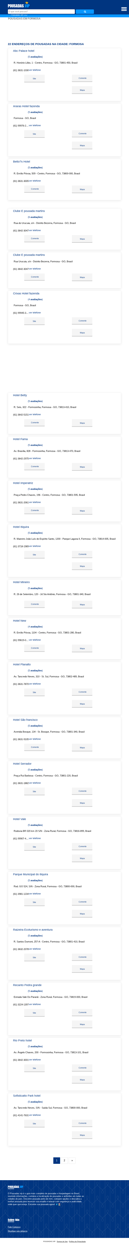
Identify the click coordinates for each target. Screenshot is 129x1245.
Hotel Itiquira (21, 526)
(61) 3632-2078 (21, 949)
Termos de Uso (62, 1241)
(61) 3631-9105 (21, 739)
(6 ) (35, 217)
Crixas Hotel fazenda (26, 293)
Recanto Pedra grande (27, 985)
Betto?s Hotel (21, 161)
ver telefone (35, 70)
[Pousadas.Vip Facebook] (8, 1207)
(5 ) (35, 56)
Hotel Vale (19, 819)
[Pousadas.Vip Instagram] (11, 1207)
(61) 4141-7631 (21, 1115)
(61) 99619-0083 (21, 640)
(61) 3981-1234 (21, 894)
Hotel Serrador (22, 763)
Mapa (82, 90)
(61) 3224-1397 (21, 1004)
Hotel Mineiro (21, 582)
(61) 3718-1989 (21, 546)
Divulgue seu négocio (17, 1231)
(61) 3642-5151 (21, 414)
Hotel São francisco (25, 719)
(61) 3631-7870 (21, 684)
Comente (82, 78)
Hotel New (19, 620)
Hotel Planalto (22, 664)
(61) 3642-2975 (21, 458)
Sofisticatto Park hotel (26, 1095)
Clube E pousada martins (29, 211)
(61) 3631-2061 (21, 502)
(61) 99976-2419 (21, 125)
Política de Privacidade (77, 1241)
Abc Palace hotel (23, 50)
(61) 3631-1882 (21, 783)
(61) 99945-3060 (21, 313)
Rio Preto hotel (22, 1040)
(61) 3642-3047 (21, 230)
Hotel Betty (20, 395)
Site (34, 79)
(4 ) (35, 299)
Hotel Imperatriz (23, 483)
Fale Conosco (14, 1227)
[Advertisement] (64, 29)
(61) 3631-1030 (21, 70)
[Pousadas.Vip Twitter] (10, 1207)
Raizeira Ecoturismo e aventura (33, 929)
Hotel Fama (20, 439)
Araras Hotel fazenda (26, 106)
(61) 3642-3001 (21, 1060)
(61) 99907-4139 (21, 838)
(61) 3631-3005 (21, 181)
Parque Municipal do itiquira (30, 874)
